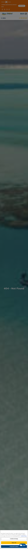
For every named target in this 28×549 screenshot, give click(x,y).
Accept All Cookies (14, 546)
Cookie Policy (24, 536)
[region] (14, 539)
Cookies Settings (14, 538)
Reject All (14, 542)
